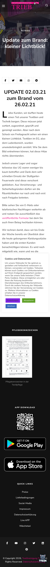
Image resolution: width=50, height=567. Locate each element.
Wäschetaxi (25, 525)
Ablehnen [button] (11, 306)
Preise (25, 491)
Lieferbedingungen (25, 497)
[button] (42, 559)
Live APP (25, 520)
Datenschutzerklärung (25, 514)
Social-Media (25, 503)
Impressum (25, 508)
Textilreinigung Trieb (32, 558)
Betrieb (25, 30)
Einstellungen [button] (12, 300)
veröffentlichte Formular (15, 218)
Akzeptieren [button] (29, 300)
